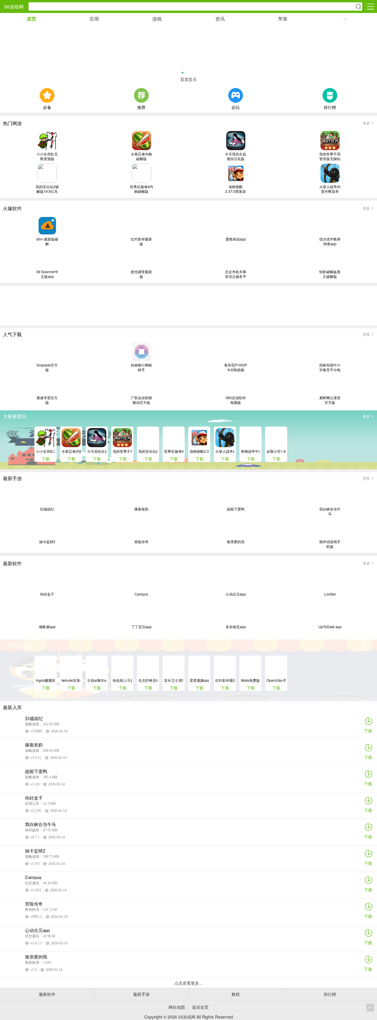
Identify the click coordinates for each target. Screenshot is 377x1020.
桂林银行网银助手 (141, 367)
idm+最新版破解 (47, 241)
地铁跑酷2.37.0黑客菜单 (235, 189)
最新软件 (47, 994)
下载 (368, 731)
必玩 (236, 106)
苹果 (282, 18)
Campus (141, 594)
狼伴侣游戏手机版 (329, 544)
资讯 (220, 18)
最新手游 (141, 994)
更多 (366, 122)
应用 (94, 18)
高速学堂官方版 (47, 400)
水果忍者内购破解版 (141, 156)
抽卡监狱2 (47, 541)
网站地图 (176, 1007)
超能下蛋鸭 (235, 509)
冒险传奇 (141, 541)
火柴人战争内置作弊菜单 (329, 189)
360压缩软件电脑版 (236, 400)
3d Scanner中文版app (47, 274)
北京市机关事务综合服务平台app (235, 274)
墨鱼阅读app (236, 239)
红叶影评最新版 (141, 241)
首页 (31, 18)
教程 (236, 994)
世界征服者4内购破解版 (141, 189)
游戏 (157, 18)
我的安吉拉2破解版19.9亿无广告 (47, 189)
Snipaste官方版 (47, 367)
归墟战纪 (47, 509)
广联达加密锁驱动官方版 (141, 400)
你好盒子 (47, 594)
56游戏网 (14, 6)
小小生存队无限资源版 (47, 156)
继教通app (47, 626)
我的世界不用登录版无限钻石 (329, 156)
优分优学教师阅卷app (329, 241)
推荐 (141, 106)
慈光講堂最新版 (141, 274)
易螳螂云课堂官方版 (329, 400)
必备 (47, 106)
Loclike (330, 594)
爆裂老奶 (141, 509)
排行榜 (330, 106)
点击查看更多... (188, 983)
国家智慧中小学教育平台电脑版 (329, 367)
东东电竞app (236, 626)
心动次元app (236, 594)
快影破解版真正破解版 (329, 274)
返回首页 (200, 1007)
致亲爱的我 (235, 541)
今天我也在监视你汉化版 (235, 156)
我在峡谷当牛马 (329, 511)
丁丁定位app (141, 626)
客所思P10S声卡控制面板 (235, 367)
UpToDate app (330, 626)
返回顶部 (370, 1007)
